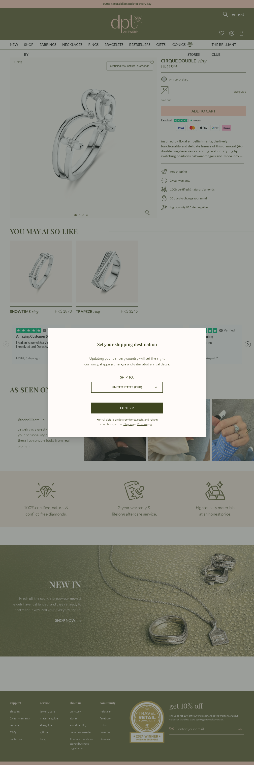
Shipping (129, 424)
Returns (142, 424)
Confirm (127, 408)
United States (127, 387)
